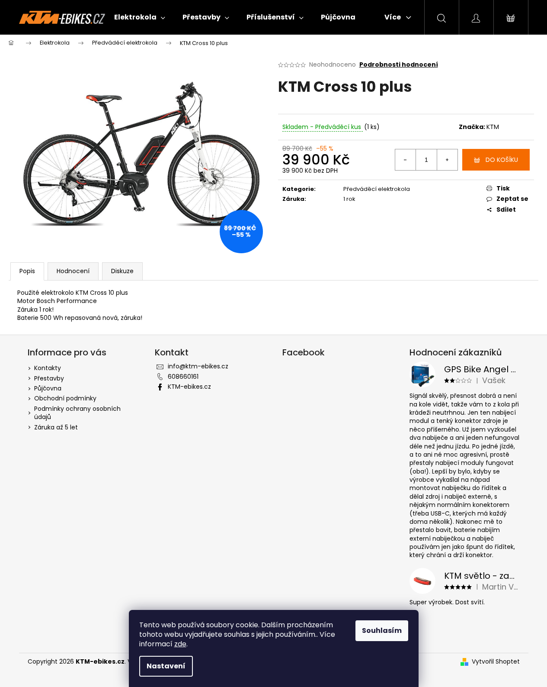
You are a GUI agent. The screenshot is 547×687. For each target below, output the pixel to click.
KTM (492, 127)
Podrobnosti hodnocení (398, 65)
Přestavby (49, 378)
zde (180, 644)
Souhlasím (382, 630)
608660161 (183, 376)
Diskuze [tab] (122, 271)
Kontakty (47, 368)
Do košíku (502, 159)
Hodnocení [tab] (73, 271)
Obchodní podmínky (65, 398)
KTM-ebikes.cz (189, 386)
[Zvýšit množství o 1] (447, 159)
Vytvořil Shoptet (496, 662)
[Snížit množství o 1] (405, 159)
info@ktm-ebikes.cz (198, 366)
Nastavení (166, 666)
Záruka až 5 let (56, 427)
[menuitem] (140, 17)
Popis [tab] (27, 271)
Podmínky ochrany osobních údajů (77, 412)
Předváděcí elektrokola (376, 189)
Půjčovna (47, 388)
